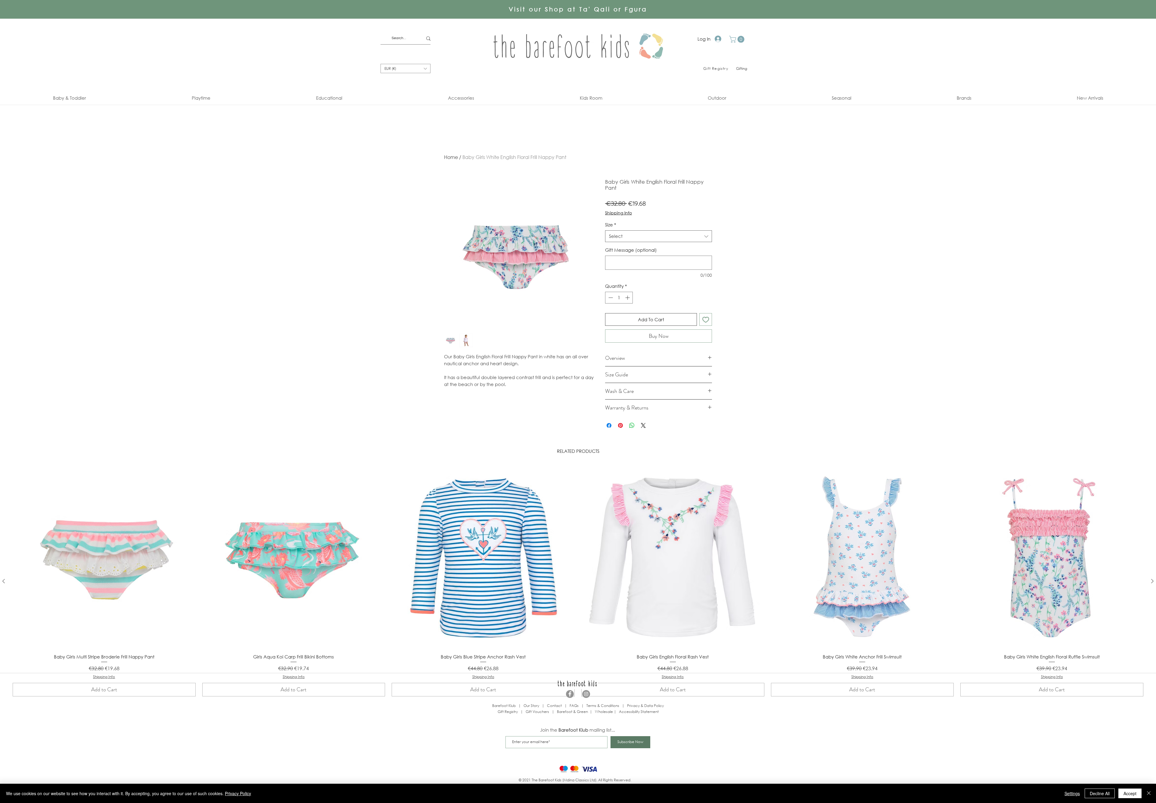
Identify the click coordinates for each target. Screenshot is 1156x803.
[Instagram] (586, 694)
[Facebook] (570, 694)
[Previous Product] (3, 581)
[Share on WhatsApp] (631, 425)
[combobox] (658, 236)
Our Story (531, 705)
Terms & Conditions (602, 705)
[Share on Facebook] (609, 425)
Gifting (741, 68)
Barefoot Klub (504, 705)
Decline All (1100, 793)
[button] (737, 39)
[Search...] (428, 38)
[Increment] (628, 297)
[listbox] (405, 68)
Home (451, 157)
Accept (1129, 793)
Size (610, 225)
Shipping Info (618, 213)
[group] (578, 581)
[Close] (1148, 793)
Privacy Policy (238, 793)
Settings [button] (1072, 793)
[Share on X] (643, 425)
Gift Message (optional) (631, 250)
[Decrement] (610, 297)
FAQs (574, 705)
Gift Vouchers (537, 711)
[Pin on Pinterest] (620, 425)
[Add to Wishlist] (705, 319)
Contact (554, 705)
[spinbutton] (619, 297)
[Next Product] (1152, 581)
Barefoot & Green (572, 711)
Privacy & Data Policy (645, 705)
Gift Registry (508, 711)
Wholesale (604, 711)
